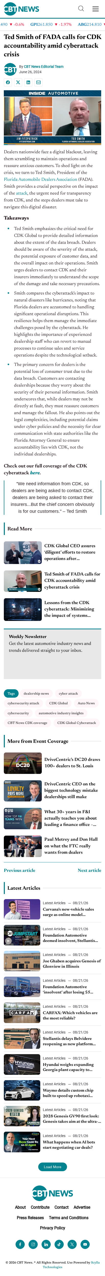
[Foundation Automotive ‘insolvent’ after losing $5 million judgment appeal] (22, 987)
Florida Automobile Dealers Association (40, 179)
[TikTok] (59, 1244)
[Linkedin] (28, 82)
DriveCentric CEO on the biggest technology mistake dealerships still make (71, 790)
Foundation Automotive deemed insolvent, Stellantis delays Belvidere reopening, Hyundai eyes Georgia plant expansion (69, 939)
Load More (52, 1167)
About (20, 1207)
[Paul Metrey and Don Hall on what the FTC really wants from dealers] (23, 846)
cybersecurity (18, 713)
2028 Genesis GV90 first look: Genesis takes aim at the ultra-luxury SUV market (71, 1119)
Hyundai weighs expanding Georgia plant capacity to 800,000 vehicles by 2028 (68, 1068)
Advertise (82, 1207)
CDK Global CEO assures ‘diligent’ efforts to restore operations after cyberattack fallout (69, 553)
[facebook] (20, 1244)
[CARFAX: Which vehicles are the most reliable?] (22, 1012)
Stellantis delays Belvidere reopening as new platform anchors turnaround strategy (69, 1042)
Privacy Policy (52, 1228)
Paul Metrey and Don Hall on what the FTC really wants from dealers (71, 846)
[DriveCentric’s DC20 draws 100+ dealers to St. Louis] (23, 763)
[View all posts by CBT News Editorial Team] (11, 69)
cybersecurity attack (23, 703)
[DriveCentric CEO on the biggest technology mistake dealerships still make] (23, 791)
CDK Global (58, 703)
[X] (18, 82)
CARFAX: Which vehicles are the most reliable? (70, 1015)
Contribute (40, 1207)
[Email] (38, 82)
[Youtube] (85, 1244)
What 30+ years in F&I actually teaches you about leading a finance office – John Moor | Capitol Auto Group (70, 819)
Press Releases (30, 1217)
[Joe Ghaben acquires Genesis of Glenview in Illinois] (22, 961)
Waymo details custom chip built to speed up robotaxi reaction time (68, 1094)
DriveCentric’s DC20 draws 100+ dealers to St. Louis (72, 763)
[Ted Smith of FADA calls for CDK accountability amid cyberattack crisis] (23, 581)
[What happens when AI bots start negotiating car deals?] (22, 1142)
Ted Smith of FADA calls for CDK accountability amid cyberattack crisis (72, 581)
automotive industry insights (61, 713)
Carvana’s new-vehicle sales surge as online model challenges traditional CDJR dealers (69, 913)
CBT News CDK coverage (27, 723)
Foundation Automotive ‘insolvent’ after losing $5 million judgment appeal (66, 990)
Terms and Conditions (68, 1217)
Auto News (86, 703)
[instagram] (33, 1244)
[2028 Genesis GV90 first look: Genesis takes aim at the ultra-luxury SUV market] (22, 1116)
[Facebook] (8, 82)
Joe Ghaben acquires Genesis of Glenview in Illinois (72, 964)
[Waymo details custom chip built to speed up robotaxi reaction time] (22, 1090)
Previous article (19, 871)
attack (21, 193)
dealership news (36, 693)
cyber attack (68, 693)
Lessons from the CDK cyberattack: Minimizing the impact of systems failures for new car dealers (71, 610)
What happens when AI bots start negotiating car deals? (69, 1145)
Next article (89, 871)
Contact (62, 1207)
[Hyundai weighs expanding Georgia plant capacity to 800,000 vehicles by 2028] (22, 1064)
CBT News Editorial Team (43, 67)
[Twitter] (72, 1244)
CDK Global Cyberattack (76, 723)
